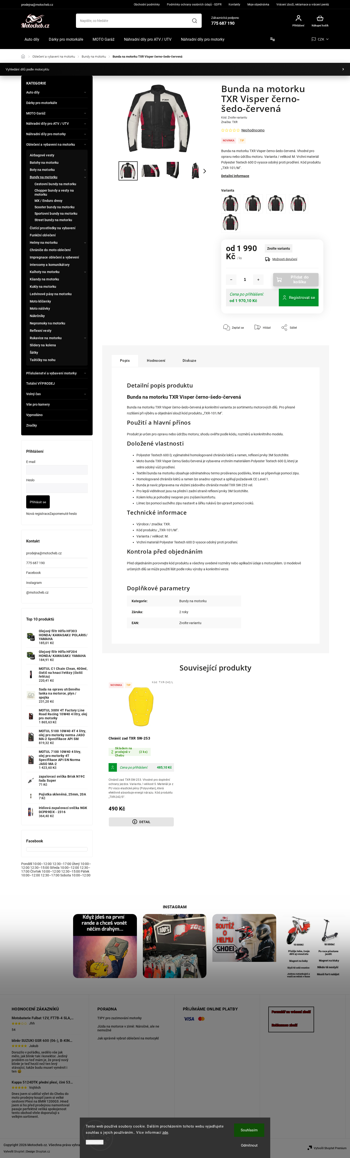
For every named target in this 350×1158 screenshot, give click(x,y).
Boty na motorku (42, 170)
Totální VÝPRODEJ (40, 383)
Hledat (194, 21)
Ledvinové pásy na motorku (51, 294)
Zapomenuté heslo (63, 514)
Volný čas (33, 394)
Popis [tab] (125, 360)
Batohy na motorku (44, 162)
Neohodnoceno (253, 130)
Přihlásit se (38, 502)
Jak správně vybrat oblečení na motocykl (128, 1038)
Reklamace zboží (284, 1025)
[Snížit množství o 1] (231, 279)
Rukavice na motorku (46, 338)
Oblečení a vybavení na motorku (50, 144)
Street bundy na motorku (53, 220)
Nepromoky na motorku (47, 323)
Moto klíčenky (40, 301)
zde (165, 1132)
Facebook (33, 573)
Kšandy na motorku (44, 279)
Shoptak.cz (43, 1151)
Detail (144, 822)
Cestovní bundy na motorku (55, 184)
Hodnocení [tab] (156, 360)
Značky (31, 425)
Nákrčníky (37, 316)
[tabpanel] (141, 754)
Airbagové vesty (42, 155)
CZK (321, 39)
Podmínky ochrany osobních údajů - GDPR (194, 4)
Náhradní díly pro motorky (46, 134)
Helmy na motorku (44, 242)
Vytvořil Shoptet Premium (330, 1148)
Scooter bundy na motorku (55, 207)
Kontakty (234, 4)
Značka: (229, 122)
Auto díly (33, 92)
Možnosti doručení (284, 259)
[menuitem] (32, 39)
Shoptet (19, 1151)
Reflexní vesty (40, 331)
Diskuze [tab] (189, 360)
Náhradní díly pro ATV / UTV (47, 123)
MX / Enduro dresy (49, 201)
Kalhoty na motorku (45, 272)
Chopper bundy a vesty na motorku (54, 192)
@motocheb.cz (37, 592)
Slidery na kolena (43, 345)
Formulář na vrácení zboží (291, 1012)
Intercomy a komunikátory (50, 265)
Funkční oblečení (43, 235)
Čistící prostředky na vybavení (53, 228)
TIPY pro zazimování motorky (119, 1018)
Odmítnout (249, 1145)
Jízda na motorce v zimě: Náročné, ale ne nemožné (128, 1028)
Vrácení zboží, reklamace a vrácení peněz (302, 4)
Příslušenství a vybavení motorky (51, 373)
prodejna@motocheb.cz (44, 553)
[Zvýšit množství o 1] (258, 279)
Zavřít (308, 341)
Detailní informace (235, 176)
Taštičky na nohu (43, 360)
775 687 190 (35, 563)
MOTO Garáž (36, 113)
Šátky (34, 352)
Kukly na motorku (43, 286)
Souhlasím (249, 1130)
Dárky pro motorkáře (41, 103)
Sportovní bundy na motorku (56, 213)
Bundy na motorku (44, 177)
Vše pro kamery (38, 404)
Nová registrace (38, 514)
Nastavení (95, 1142)
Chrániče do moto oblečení (50, 250)
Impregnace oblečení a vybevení (54, 257)
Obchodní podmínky (147, 4)
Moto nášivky (40, 308)
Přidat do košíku (300, 279)
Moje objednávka (258, 4)
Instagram (34, 583)
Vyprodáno (34, 415)
